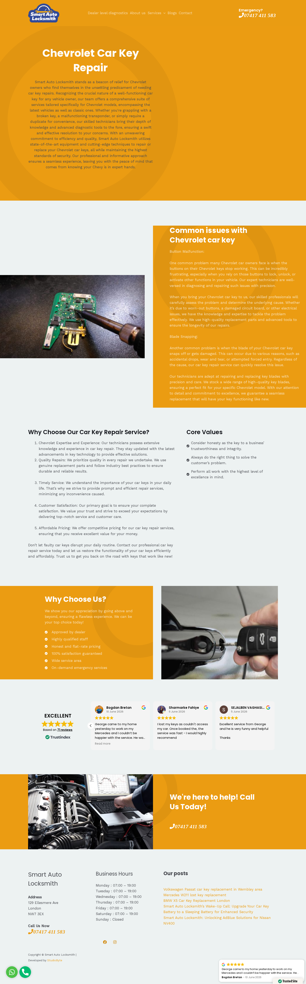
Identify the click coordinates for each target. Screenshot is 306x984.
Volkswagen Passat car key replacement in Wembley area (212, 889)
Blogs (172, 13)
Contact (185, 13)
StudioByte (54, 960)
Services (154, 13)
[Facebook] (105, 942)
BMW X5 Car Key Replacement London (196, 901)
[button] (91, 726)
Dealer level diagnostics (108, 13)
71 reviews (64, 730)
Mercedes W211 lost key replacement (194, 895)
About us (138, 13)
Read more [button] (103, 744)
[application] (163, 12)
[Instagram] (115, 942)
